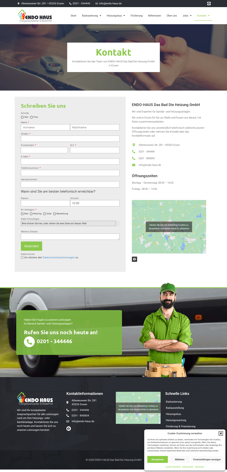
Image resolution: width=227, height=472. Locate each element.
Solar (49, 213)
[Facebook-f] (68, 428)
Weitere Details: (29, 231)
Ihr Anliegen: (28, 209)
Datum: (25, 198)
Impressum (199, 466)
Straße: (25, 134)
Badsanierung (90, 15)
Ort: (72, 145)
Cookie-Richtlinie (173, 466)
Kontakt (201, 15)
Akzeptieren (157, 459)
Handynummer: (29, 179)
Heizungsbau (114, 15)
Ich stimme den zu (51, 257)
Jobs (185, 15)
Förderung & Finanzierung (180, 426)
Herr (26, 117)
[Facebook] (209, 3)
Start (73, 15)
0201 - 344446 (54, 341)
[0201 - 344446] (29, 341)
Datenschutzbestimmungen (59, 257)
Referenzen (154, 15)
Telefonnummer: (30, 168)
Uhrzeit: (74, 198)
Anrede (25, 113)
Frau (36, 117)
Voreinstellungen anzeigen (207, 459)
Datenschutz (187, 466)
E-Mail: (24, 156)
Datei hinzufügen (30, 219)
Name (24, 122)
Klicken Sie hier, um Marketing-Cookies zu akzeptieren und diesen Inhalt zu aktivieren (169, 227)
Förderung (137, 15)
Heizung (37, 213)
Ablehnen (179, 459)
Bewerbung (62, 213)
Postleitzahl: (27, 145)
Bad (26, 213)
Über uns (172, 15)
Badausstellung (175, 407)
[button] (220, 433)
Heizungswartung (176, 420)
